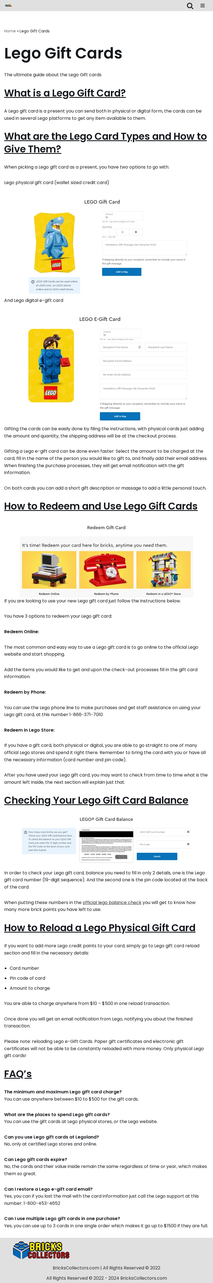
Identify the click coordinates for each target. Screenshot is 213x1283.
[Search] (190, 5)
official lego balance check (112, 902)
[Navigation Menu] (202, 5)
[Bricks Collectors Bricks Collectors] (8, 5)
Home (10, 31)
